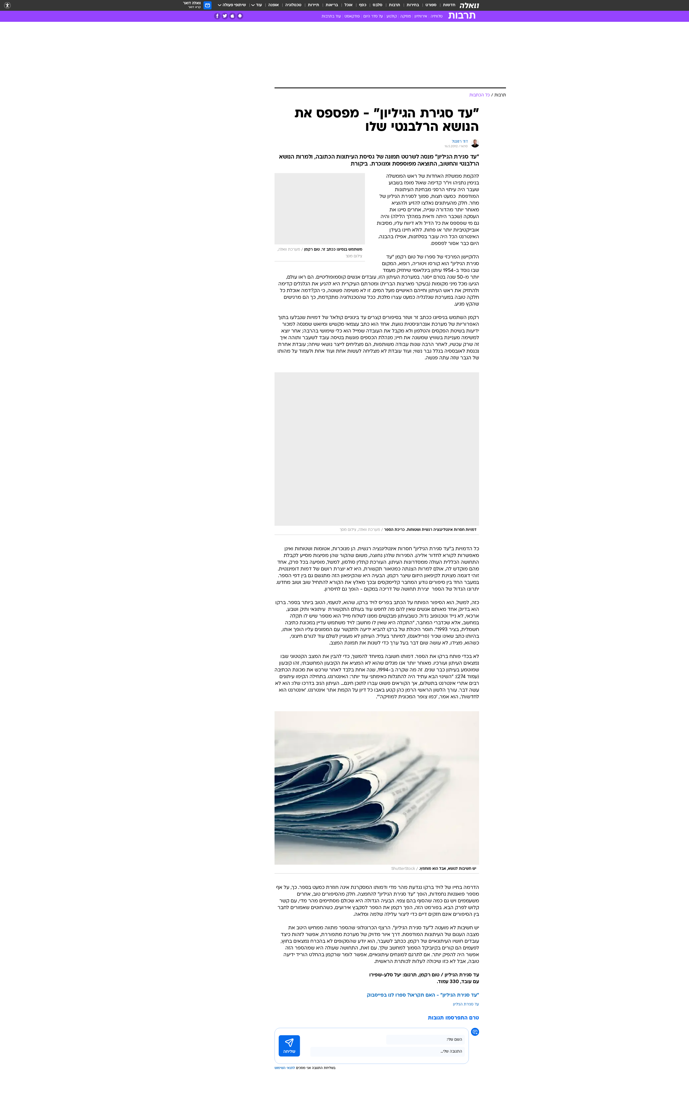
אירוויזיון (420, 16)
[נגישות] (7, 5)
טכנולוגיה (293, 5)
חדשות (449, 5)
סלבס (377, 5)
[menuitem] (446, 5)
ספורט (431, 5)
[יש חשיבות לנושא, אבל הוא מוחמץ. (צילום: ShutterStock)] (377, 792)
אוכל (348, 5)
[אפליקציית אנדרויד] (240, 16)
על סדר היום (373, 16)
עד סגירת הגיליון (466, 1004)
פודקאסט (352, 16)
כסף (362, 5)
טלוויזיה (436, 16)
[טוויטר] (225, 16)
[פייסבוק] (217, 16)
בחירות (413, 5)
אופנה (273, 5)
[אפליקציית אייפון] (232, 16)
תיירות (313, 5)
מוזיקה (405, 16)
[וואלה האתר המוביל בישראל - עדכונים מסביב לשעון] (469, 5)
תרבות (394, 5)
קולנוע (391, 16)
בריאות (332, 5)
